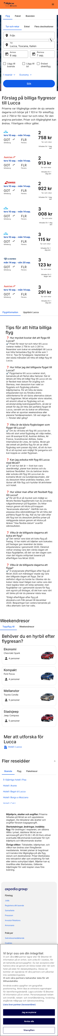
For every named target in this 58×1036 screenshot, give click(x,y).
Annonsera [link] (9, 925)
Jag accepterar (29, 1012)
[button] (29, 761)
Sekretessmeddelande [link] (14, 938)
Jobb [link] (7, 900)
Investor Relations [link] (12, 920)
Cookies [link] (8, 943)
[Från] (29, 35)
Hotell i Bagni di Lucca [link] (14, 791)
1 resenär (7, 74)
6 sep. (13, 55)
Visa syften (29, 1030)
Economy (24, 74)
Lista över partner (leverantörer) (19, 1004)
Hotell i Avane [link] (10, 785)
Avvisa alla (29, 1021)
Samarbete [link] (9, 910)
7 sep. (40, 55)
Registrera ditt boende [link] (14, 905)
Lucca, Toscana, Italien (23, 46)
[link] (29, 747)
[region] (29, 990)
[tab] (7, 16)
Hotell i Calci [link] (9, 803)
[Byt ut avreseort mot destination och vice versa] (51, 40)
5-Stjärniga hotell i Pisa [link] (14, 779)
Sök (29, 83)
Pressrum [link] (9, 915)
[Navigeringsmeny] (53, 4)
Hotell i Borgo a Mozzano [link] (15, 797)
